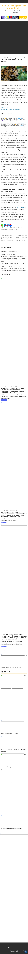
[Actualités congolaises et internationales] (2, 22)
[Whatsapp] (2, 225)
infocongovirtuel (13, 64)
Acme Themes (14, 951)
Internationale (4, 227)
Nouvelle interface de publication (9, 251)
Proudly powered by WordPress (9, 950)
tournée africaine (21, 207)
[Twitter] (7, 225)
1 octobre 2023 (5, 633)
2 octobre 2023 (5, 510)
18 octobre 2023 (5, 386)
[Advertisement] (14, 39)
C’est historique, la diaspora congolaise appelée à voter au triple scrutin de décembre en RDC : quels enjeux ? (21, 237)
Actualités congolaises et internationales (14, 6)
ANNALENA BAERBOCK (14, 227)
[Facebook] (10, 225)
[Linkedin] (5, 225)
